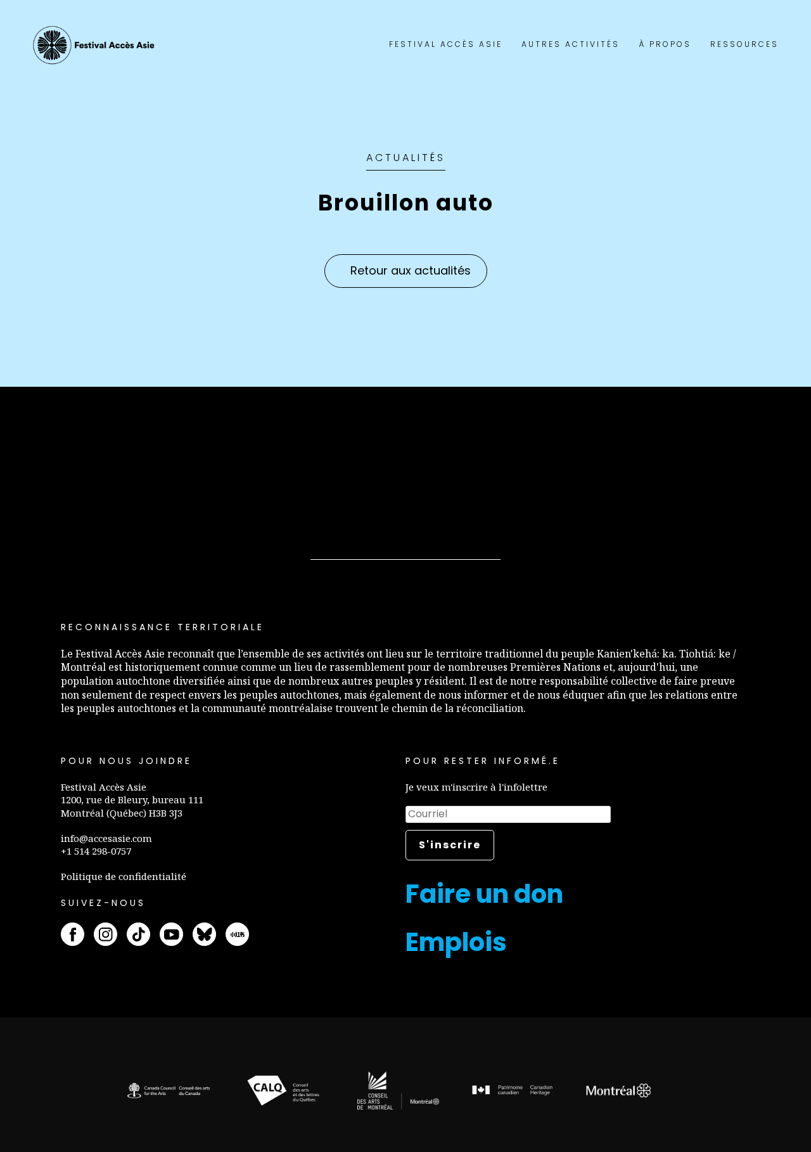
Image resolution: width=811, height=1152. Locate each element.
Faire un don (484, 894)
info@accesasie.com (106, 838)
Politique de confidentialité (123, 876)
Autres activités (570, 44)
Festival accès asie (95, 45)
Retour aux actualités (410, 270)
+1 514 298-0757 (96, 851)
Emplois (456, 942)
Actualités (405, 157)
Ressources (744, 44)
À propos (665, 44)
